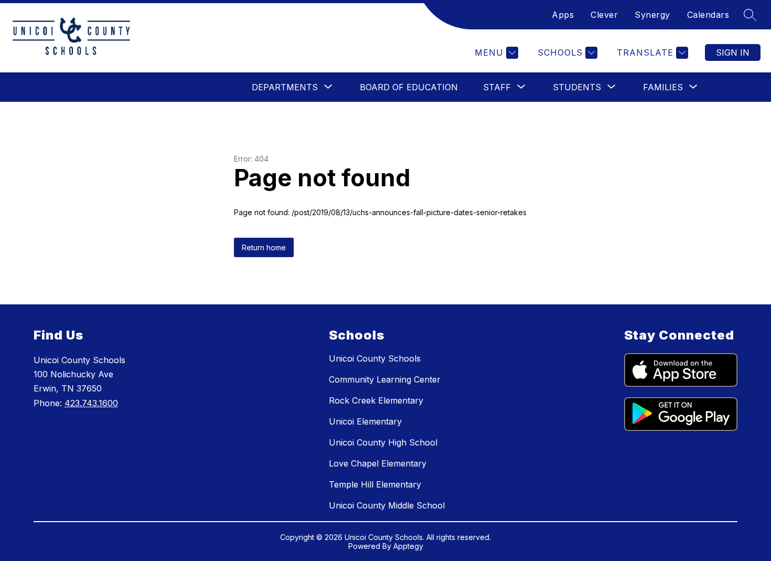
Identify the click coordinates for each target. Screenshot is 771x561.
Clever (604, 14)
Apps (563, 14)
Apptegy (408, 546)
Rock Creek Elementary (376, 400)
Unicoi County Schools (375, 358)
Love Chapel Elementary (377, 463)
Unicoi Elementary (365, 421)
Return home (264, 247)
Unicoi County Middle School (387, 505)
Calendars (708, 14)
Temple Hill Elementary (375, 484)
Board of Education (409, 87)
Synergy (652, 14)
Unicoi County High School (383, 442)
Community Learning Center (385, 379)
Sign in (732, 52)
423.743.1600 (91, 403)
